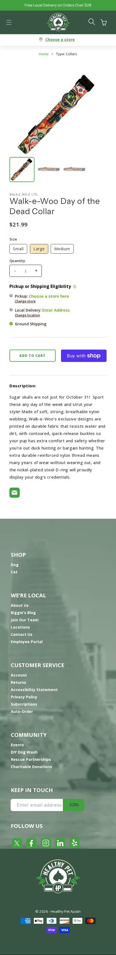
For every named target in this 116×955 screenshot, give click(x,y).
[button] (9, 22)
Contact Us (21, 634)
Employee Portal (27, 642)
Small (18, 248)
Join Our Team (25, 620)
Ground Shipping (30, 323)
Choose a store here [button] (49, 296)
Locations (20, 627)
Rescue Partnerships (31, 759)
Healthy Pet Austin (66, 911)
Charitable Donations (31, 767)
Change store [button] (25, 301)
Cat (14, 572)
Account (19, 675)
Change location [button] (27, 315)
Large (39, 248)
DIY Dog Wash (24, 752)
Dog (15, 565)
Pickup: (42, 298)
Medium (62, 248)
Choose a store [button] (60, 39)
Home (44, 53)
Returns (18, 682)
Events (17, 745)
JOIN (74, 805)
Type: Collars (66, 53)
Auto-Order (22, 711)
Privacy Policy (24, 697)
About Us (20, 605)
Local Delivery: (42, 312)
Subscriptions (24, 704)
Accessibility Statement (34, 690)
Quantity (17, 260)
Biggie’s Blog (23, 613)
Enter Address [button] (56, 310)
